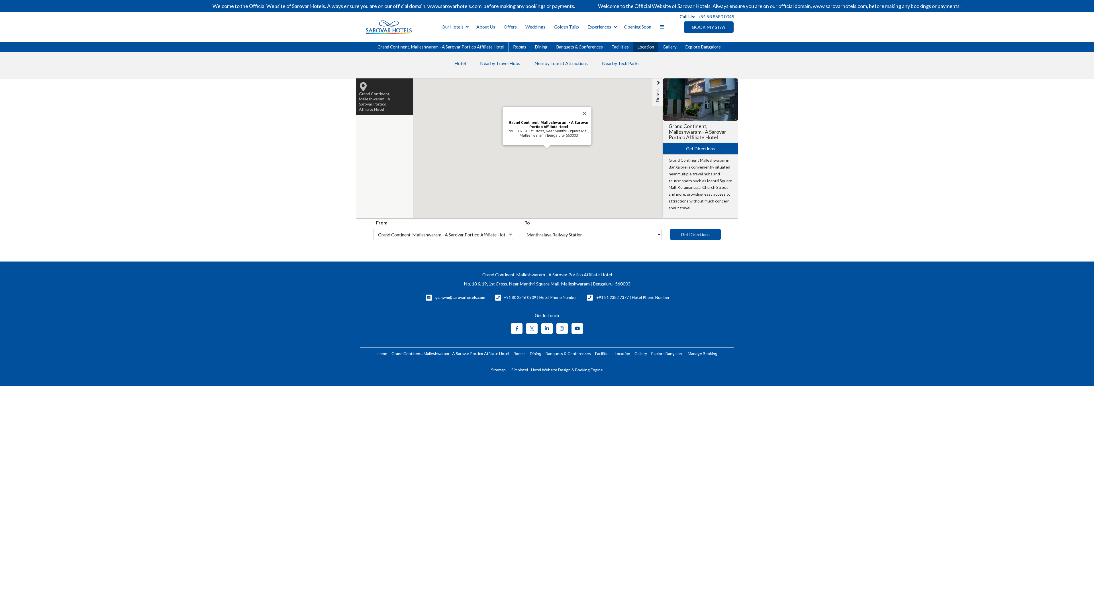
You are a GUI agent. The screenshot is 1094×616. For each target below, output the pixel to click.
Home (382, 353)
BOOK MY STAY (709, 27)
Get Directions (695, 234)
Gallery (670, 46)
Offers (510, 26)
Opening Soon (637, 26)
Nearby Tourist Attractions (561, 63)
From (381, 222)
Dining (541, 46)
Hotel (460, 63)
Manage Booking (702, 353)
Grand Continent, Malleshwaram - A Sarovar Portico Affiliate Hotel (440, 46)
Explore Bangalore (703, 46)
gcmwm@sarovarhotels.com (460, 297)
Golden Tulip (566, 26)
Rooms (519, 46)
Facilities (620, 46)
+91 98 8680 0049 (716, 16)
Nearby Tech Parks (621, 63)
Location (645, 46)
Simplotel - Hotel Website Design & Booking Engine (557, 369)
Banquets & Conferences (579, 46)
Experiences (599, 26)
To (527, 222)
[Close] (584, 113)
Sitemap (498, 369)
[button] (541, 161)
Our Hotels (453, 26)
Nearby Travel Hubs (500, 63)
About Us (485, 26)
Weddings (535, 26)
